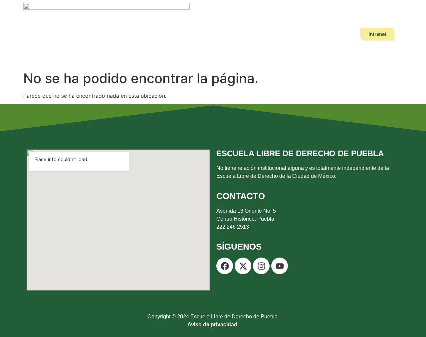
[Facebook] (224, 266)
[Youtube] (279, 266)
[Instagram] (261, 266)
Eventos (277, 34)
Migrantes (317, 34)
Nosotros (138, 34)
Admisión (239, 34)
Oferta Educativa (188, 34)
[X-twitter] (243, 266)
